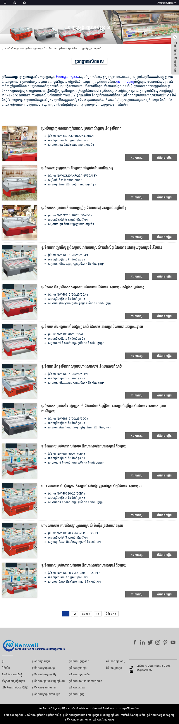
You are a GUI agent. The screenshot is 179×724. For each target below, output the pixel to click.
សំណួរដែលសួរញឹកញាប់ (13, 681)
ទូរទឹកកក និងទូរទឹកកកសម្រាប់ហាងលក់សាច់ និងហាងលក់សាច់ (81, 366)
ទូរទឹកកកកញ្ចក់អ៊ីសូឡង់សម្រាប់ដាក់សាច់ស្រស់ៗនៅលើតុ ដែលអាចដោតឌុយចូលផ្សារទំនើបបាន (101, 247)
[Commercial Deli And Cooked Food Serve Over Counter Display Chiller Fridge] (19, 222)
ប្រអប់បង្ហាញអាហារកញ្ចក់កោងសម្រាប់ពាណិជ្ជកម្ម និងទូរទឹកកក (81, 128)
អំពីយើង (6, 668)
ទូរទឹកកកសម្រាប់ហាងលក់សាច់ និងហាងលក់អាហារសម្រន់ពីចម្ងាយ (83, 446)
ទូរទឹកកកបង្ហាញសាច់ (79, 661)
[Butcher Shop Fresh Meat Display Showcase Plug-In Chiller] (19, 540)
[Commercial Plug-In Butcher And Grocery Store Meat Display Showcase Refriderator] (19, 420)
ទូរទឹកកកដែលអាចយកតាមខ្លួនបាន (85, 681)
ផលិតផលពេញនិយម (14, 715)
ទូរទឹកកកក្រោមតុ (77, 687)
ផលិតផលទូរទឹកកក (35, 715)
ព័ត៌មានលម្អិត (164, 157)
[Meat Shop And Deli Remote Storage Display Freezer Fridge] (19, 461)
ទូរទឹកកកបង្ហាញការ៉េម (79, 674)
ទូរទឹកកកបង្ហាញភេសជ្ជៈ (43, 668)
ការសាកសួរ (137, 157)
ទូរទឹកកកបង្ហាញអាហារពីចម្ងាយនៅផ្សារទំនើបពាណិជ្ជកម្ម (77, 168)
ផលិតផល (51, 48)
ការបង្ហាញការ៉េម (95, 715)
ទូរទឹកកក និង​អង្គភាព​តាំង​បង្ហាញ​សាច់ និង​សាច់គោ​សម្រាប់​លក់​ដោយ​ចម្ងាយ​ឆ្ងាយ (92, 326)
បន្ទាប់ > (86, 614)
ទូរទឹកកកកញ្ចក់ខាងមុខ (74, 715)
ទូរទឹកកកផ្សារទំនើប (68, 48)
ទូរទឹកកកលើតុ (54, 715)
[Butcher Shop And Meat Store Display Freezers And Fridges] (19, 381)
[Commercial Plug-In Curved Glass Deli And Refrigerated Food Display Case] (19, 143)
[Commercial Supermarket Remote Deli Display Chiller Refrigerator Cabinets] (19, 182)
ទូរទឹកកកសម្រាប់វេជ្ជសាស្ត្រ (78, 719)
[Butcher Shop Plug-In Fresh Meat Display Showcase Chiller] (19, 500)
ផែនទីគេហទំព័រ (46, 708)
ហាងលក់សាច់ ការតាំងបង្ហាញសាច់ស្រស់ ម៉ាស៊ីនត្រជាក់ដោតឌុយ (82, 525)
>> (98, 614)
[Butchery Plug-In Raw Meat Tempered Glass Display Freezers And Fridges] (19, 302)
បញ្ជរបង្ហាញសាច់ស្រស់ (90, 48)
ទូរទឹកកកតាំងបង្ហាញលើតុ (44, 674)
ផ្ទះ (3, 48)
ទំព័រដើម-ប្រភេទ (15, 48)
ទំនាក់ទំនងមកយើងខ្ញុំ (12, 674)
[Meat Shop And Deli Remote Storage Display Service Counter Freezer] (19, 580)
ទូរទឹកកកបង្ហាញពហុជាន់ (44, 687)
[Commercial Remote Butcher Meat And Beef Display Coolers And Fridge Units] (19, 341)
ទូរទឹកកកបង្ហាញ (76, 694)
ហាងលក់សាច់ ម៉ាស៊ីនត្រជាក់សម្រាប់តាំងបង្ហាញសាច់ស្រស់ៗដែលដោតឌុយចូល (91, 485)
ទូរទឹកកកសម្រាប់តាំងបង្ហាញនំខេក (48, 681)
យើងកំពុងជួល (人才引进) (15, 687)
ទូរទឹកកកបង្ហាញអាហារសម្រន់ (46, 694)
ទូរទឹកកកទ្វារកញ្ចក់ (34, 48)
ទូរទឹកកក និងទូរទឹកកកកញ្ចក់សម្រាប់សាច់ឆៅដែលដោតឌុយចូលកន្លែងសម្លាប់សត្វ (93, 286)
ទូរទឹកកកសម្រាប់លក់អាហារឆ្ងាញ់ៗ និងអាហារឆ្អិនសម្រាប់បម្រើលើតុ (84, 207)
